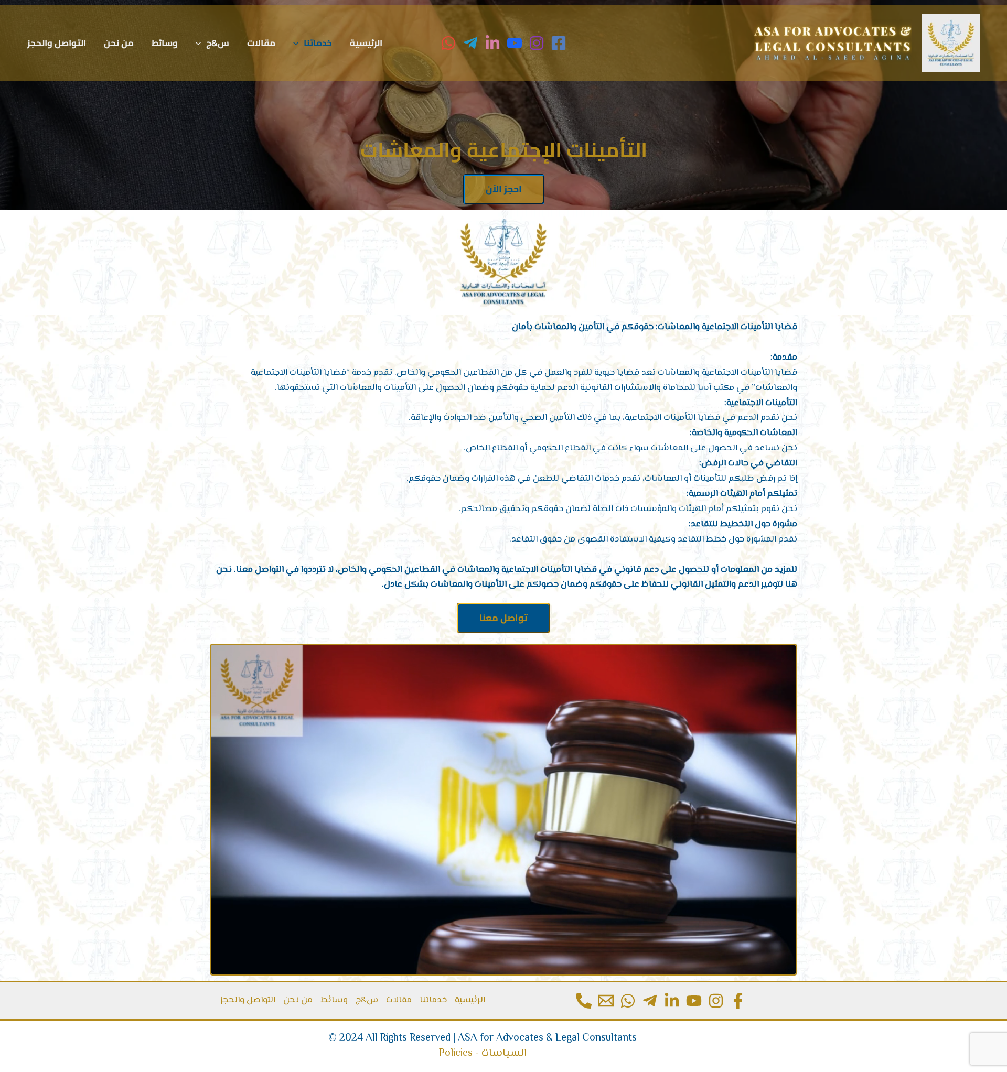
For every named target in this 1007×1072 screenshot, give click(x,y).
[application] (298, 43)
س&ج (217, 43)
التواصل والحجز (56, 43)
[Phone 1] (584, 1001)
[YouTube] (514, 43)
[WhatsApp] (448, 43)
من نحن (119, 43)
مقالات (261, 43)
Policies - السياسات (483, 1053)
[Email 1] (606, 1001)
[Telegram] (470, 43)
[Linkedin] (672, 1001)
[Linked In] (492, 43)
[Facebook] (558, 43)
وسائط (165, 43)
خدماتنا (318, 43)
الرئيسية (366, 43)
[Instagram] (536, 43)
